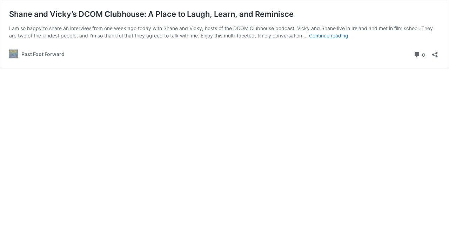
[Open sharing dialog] (435, 52)
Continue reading (328, 35)
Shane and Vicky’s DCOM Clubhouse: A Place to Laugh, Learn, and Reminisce (151, 14)
